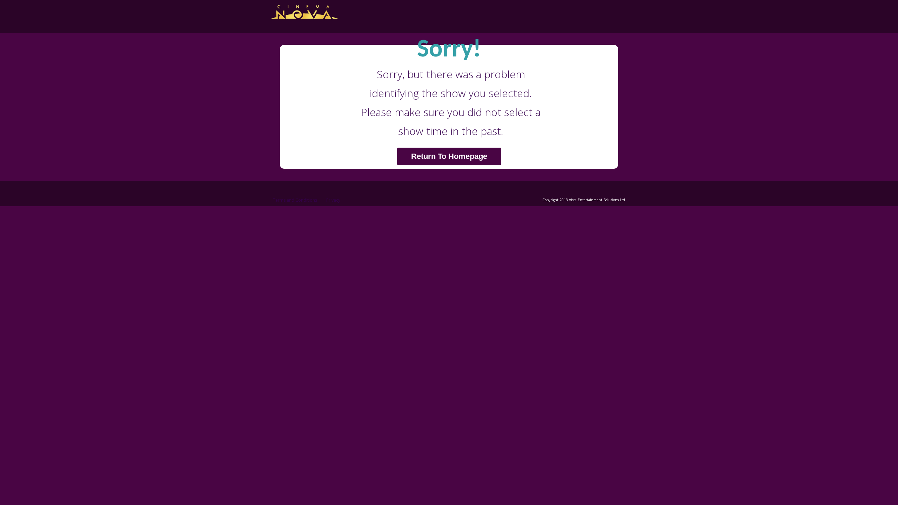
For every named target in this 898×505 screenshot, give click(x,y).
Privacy (333, 200)
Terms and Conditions (295, 200)
